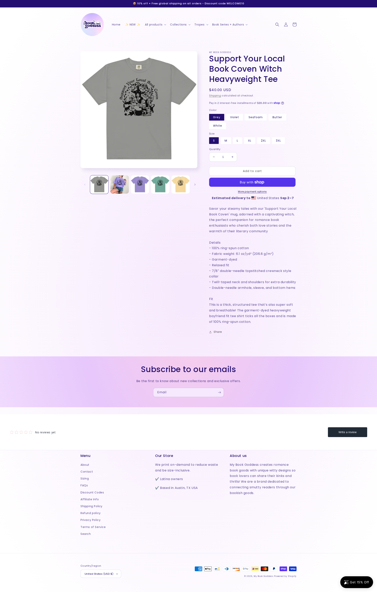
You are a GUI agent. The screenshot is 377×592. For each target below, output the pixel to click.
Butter (277, 117)
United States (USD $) (99, 574)
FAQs (84, 485)
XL (249, 141)
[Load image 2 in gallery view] (119, 184)
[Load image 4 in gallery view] (160, 184)
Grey (216, 117)
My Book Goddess (264, 576)
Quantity (214, 149)
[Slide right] (195, 184)
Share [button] (218, 332)
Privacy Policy (91, 520)
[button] (155, 24)
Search (86, 534)
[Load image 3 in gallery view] (140, 184)
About (85, 465)
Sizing (85, 478)
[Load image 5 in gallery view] (180, 184)
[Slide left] (85, 184)
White (217, 126)
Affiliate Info (90, 499)
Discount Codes (92, 492)
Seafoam (256, 117)
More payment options (252, 191)
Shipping (215, 95)
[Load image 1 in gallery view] (99, 184)
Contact (87, 472)
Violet (234, 117)
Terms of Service (93, 527)
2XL (263, 141)
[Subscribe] (219, 392)
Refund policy (91, 513)
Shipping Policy (91, 506)
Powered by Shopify (285, 576)
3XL (278, 141)
